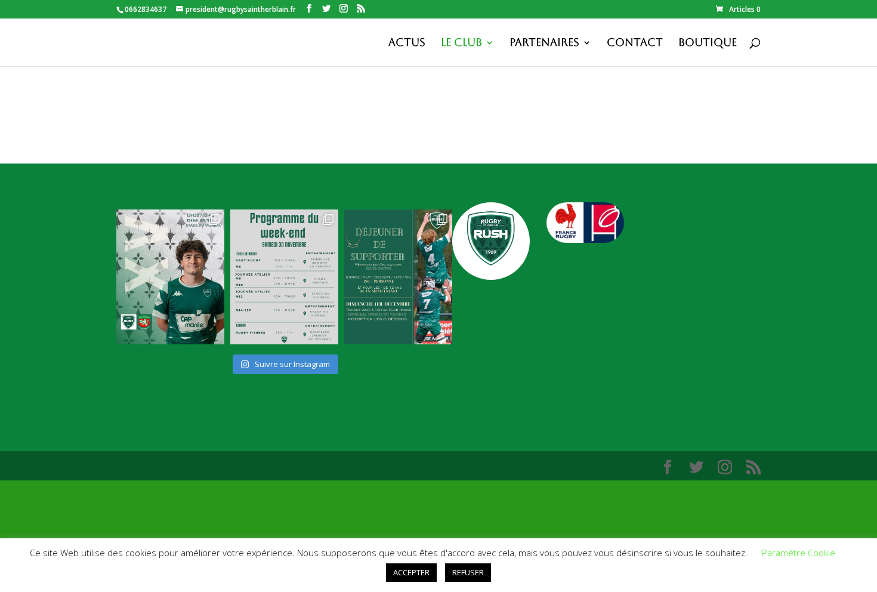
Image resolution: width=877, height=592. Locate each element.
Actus (406, 43)
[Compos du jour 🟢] (170, 276)
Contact (635, 43)
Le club (461, 43)
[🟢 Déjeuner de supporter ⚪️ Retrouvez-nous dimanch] (398, 276)
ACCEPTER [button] (411, 572)
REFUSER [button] (468, 572)
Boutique (707, 43)
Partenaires (544, 43)
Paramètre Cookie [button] (798, 553)
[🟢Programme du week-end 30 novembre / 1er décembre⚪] (284, 276)
